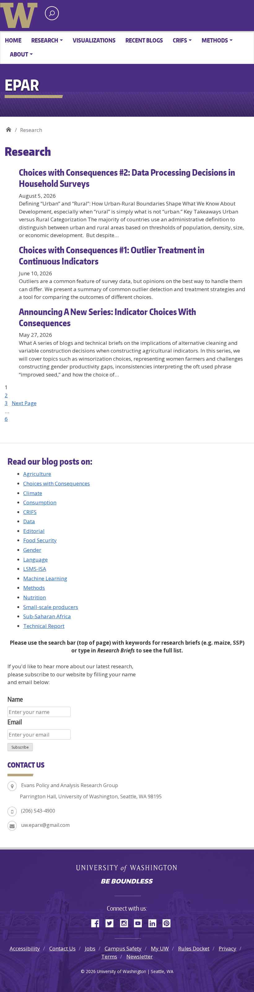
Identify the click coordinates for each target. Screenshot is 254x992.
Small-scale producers (50, 607)
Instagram (126, 922)
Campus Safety (123, 948)
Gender (32, 549)
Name (15, 699)
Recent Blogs (144, 40)
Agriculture (37, 473)
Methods (34, 587)
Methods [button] (215, 40)
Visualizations (94, 40)
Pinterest (168, 922)
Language (35, 559)
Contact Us (62, 948)
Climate (32, 493)
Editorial (34, 530)
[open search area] (52, 13)
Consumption (39, 502)
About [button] (19, 54)
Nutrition (34, 597)
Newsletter (139, 956)
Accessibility (25, 948)
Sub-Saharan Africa (47, 616)
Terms (109, 956)
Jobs (90, 948)
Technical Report (43, 625)
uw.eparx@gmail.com (45, 825)
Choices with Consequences (56, 483)
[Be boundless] (127, 882)
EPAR (8, 128)
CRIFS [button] (180, 40)
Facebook (97, 922)
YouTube (140, 922)
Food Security (40, 540)
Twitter (111, 922)
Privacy (227, 948)
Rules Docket (193, 948)
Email (14, 722)
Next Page (24, 403)
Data (29, 521)
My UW (160, 948)
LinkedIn (154, 922)
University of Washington (20, 14)
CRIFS (30, 512)
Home (13, 40)
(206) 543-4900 (38, 810)
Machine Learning (45, 578)
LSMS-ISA (34, 568)
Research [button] (44, 40)
